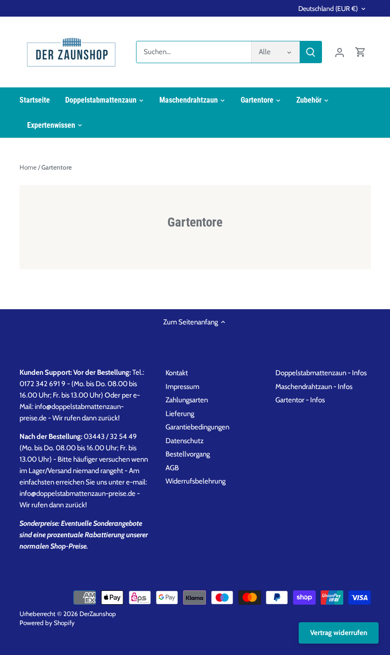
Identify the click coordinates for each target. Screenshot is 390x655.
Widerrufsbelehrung (195, 481)
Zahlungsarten (187, 400)
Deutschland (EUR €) (328, 9)
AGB (172, 468)
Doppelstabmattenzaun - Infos (321, 373)
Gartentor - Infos (300, 400)
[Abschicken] (311, 52)
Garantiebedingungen (197, 427)
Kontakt (177, 373)
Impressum (182, 386)
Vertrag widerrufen (338, 632)
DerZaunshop (97, 613)
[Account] (339, 52)
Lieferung (180, 413)
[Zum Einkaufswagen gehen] (360, 52)
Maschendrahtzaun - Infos (313, 386)
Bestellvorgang (188, 454)
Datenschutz (185, 441)
